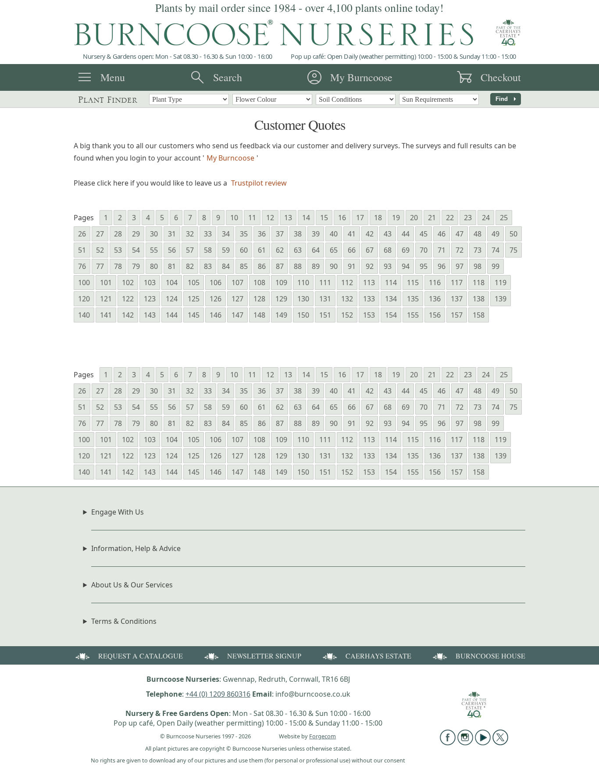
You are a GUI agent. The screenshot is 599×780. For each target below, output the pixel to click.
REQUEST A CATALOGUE (140, 655)
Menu (112, 77)
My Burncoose (361, 77)
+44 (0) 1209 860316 (217, 694)
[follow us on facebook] (448, 743)
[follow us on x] (500, 743)
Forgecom (322, 736)
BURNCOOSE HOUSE (490, 655)
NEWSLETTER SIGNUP (264, 655)
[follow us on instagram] (465, 743)
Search (227, 77)
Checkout (501, 77)
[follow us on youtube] (483, 743)
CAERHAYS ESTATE (378, 655)
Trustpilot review (259, 183)
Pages (84, 217)
